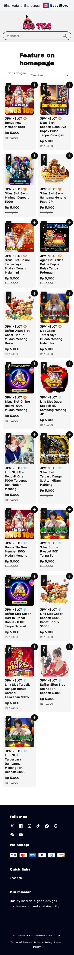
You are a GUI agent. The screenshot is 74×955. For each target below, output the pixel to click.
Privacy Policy (43, 942)
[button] (5, 22)
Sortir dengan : (17, 75)
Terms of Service (21, 942)
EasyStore (54, 935)
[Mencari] (64, 35)
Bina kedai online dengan (22, 6)
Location (16, 878)
